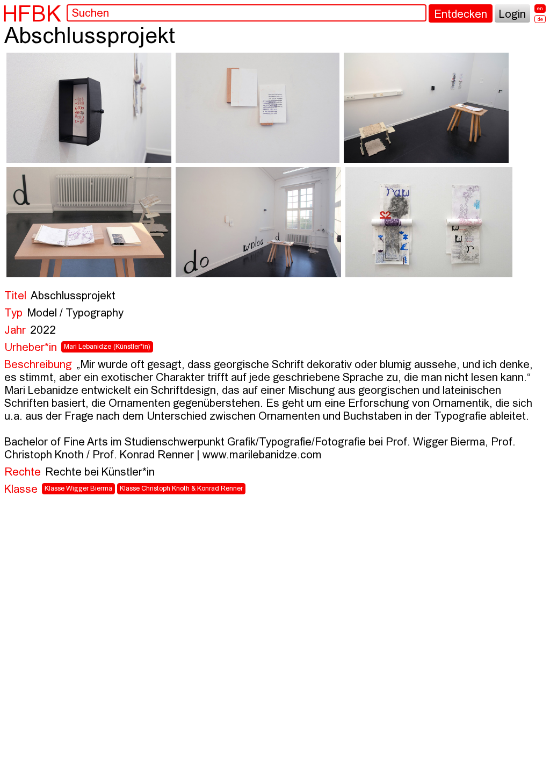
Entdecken (460, 14)
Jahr (15, 330)
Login (512, 14)
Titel (15, 296)
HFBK (31, 13)
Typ (13, 313)
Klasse (21, 489)
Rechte (22, 472)
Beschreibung (38, 365)
